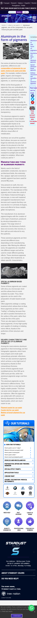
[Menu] (34, 18)
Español (27, 3)
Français (6, 3)
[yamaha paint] (23, 488)
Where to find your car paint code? (14, 450)
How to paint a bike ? (10, 454)
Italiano (20, 3)
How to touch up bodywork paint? (14, 457)
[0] (29, 18)
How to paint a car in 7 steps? (13, 448)
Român (34, 3)
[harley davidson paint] (7, 493)
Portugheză (16, 5)
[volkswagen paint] (30, 488)
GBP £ (26, 12)
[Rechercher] (13, 18)
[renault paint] (7, 488)
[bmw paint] (15, 488)
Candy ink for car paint (10, 410)
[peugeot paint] (23, 493)
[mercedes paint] (15, 493)
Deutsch (13, 3)
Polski (23, 5)
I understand (17, 616)
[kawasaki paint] (30, 493)
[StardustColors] (6, 18)
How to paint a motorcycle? (12, 452)
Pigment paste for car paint (11, 407)
